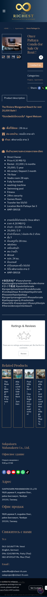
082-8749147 (9, 557)
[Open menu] (4, 11)
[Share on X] (43, 88)
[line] (18, 472)
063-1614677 (9, 546)
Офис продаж (13, 506)
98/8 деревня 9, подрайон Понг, (16, 514)
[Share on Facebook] (39, 88)
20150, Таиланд (9, 521)
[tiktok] (27, 472)
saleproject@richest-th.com (15, 575)
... (11, 28)
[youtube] (13, 472)
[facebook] (4, 472)
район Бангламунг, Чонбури (14, 518)
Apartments (19, 28)
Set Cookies (36, 588)
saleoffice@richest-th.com (14, 571)
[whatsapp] (23, 472)
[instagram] (9, 472)
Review (23, 353)
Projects (30, 80)
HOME (6, 28)
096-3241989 (9, 553)
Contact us (35, 65)
